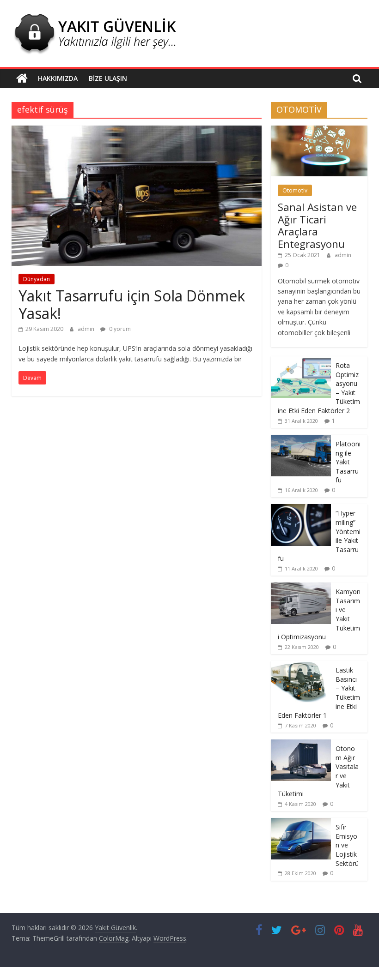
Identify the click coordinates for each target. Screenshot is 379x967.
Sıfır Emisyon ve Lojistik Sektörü (347, 845)
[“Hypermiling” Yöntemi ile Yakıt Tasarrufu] (301, 509)
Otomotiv (294, 190)
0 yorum (119, 329)
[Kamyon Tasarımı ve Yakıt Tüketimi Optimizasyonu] (301, 587)
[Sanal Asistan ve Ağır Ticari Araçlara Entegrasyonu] (319, 130)
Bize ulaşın (108, 78)
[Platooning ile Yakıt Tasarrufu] (301, 439)
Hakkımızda (58, 78)
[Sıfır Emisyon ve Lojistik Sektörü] (301, 822)
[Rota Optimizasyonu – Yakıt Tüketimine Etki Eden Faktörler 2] (301, 361)
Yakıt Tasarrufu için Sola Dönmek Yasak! (131, 304)
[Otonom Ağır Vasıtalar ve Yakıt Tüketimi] (301, 744)
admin (87, 329)
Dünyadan (36, 279)
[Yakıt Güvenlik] (22, 78)
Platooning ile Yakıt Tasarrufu (348, 461)
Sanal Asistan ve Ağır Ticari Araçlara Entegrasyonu (317, 225)
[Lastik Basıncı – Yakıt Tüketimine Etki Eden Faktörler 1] (301, 665)
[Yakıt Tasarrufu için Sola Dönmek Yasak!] (137, 131)
